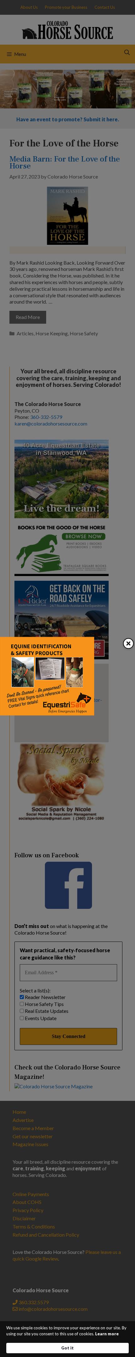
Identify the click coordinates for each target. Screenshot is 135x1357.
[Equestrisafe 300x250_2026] (47, 714)
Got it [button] (67, 1347)
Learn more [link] (107, 1333)
